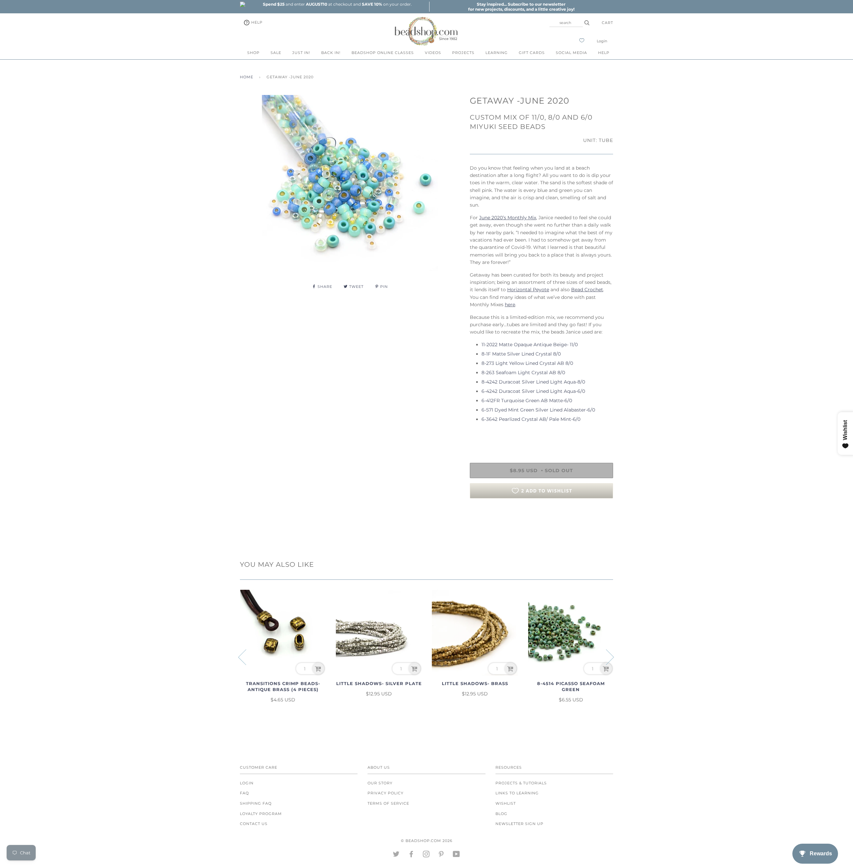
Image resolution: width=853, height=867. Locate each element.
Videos (433, 52)
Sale (276, 52)
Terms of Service (388, 803)
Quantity (480, 435)
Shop (253, 52)
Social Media (571, 52)
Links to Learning (517, 793)
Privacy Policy (386, 793)
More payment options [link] (541, 526)
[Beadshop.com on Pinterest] (441, 855)
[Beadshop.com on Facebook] (411, 855)
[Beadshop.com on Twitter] (396, 855)
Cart (607, 22)
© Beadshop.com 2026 (426, 840)
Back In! (331, 52)
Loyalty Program (261, 813)
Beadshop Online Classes (383, 52)
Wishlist (505, 803)
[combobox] (566, 22)
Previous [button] (246, 656)
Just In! (301, 52)
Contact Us (254, 823)
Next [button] (606, 656)
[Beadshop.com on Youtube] (456, 855)
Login (602, 41)
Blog (501, 813)
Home (246, 77)
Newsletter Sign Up (519, 823)
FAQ (244, 793)
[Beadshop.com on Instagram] (426, 855)
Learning (496, 52)
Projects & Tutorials (521, 783)
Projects (463, 52)
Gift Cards (532, 52)
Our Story (380, 783)
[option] (337, 4)
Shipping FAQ (256, 803)
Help (256, 22)
